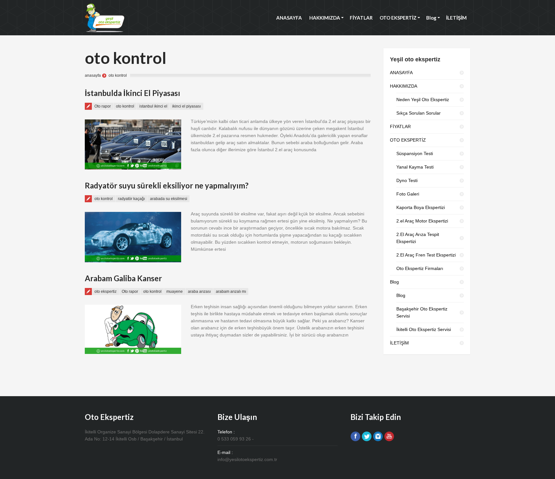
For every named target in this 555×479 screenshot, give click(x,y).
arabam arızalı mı (231, 291)
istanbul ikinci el (153, 106)
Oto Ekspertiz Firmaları (419, 268)
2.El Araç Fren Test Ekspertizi (426, 254)
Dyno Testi (407, 180)
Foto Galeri (407, 193)
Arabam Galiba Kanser (123, 278)
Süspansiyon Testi (414, 153)
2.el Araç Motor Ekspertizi (422, 220)
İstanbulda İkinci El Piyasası (132, 93)
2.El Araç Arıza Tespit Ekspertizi (417, 238)
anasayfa (93, 75)
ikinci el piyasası (186, 106)
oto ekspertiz (105, 291)
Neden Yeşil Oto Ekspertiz (422, 99)
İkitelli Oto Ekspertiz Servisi (423, 329)
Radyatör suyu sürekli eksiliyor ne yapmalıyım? (167, 185)
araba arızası (199, 291)
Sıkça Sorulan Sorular (418, 113)
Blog (400, 295)
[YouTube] (389, 436)
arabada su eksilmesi (168, 198)
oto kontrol (125, 106)
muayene (174, 291)
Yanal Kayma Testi (415, 167)
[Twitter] (367, 436)
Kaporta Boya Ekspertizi (420, 207)
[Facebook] (355, 436)
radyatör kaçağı (131, 198)
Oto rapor (102, 106)
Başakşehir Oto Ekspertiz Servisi (421, 312)
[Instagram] (378, 436)
